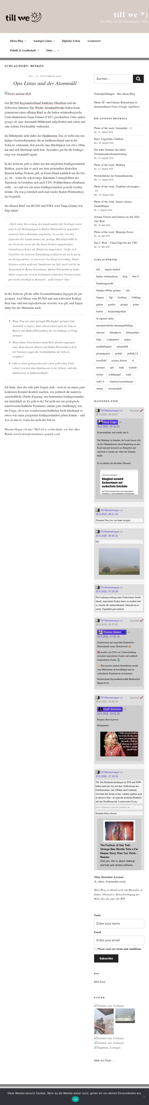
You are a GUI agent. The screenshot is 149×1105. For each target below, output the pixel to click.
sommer (100, 367)
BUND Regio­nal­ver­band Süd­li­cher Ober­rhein (38, 103)
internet (100, 332)
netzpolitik (122, 346)
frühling (136, 297)
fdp (111, 297)
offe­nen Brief (35, 112)
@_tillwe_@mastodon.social (110, 881)
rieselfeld (101, 360)
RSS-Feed (99, 982)
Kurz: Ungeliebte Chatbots (108, 139)
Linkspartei (113, 339)
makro (127, 339)
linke (99, 339)
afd (98, 269)
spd (112, 367)
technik (133, 367)
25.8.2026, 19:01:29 (108, 713)
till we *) (131, 14)
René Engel (109, 422)
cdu (128, 290)
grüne (136, 304)
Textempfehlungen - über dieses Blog (114, 94)
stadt (121, 367)
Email (97, 932)
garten (99, 304)
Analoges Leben (42, 41)
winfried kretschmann (121, 381)
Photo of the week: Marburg (109, 165)
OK (75, 1099)
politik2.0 (132, 353)
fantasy (100, 297)
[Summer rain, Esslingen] (109, 1006)
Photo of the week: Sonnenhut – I (112, 128)
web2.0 (100, 381)
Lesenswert (94, 41)
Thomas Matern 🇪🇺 (114, 632)
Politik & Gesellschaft (23, 50)
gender (111, 304)
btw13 (136, 276)
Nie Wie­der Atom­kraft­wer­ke (47, 107)
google (124, 304)
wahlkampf (114, 374)
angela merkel (112, 269)
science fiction (119, 360)
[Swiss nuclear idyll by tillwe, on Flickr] (18, 93)
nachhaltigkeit (104, 346)
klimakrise (115, 332)
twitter (99, 374)
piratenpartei (103, 353)
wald (128, 374)
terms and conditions (128, 949)
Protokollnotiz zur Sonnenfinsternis (113, 176)
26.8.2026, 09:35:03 (108, 426)
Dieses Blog (16, 41)
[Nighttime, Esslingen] (107, 1047)
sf (133, 360)
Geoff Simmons (112, 709)
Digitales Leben (71, 41)
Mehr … (51, 50)
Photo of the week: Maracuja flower (113, 232)
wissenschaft (115, 388)
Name (97, 915)
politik (118, 353)
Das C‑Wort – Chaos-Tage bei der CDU (116, 242)
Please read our (119, 949)
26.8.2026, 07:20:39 (107, 591)
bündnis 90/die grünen (108, 290)
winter (99, 388)
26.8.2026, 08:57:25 (107, 514)
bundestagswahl (104, 283)
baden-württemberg (107, 276)
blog (125, 276)
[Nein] (144, 1097)
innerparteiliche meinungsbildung (114, 325)
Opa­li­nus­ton (49, 136)
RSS (122, 898)
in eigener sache (105, 318)
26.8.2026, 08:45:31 (107, 535)
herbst (99, 311)
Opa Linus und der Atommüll (45, 83)
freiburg (122, 297)
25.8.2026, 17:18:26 (107, 776)
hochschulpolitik (117, 311)
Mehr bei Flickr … (104, 1060)
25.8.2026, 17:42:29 (108, 636)
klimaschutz (132, 332)
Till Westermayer (109, 410)
